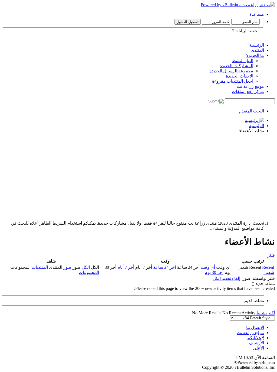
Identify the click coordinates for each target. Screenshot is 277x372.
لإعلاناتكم (255, 337)
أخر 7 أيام (125, 267)
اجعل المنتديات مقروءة (232, 81)
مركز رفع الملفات (248, 91)
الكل (86, 267)
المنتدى (257, 50)
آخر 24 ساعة (164, 267)
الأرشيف (256, 343)
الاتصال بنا (255, 327)
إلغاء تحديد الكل (226, 278)
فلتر (271, 255)
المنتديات (40, 267)
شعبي (268, 272)
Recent (268, 267)
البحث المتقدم (251, 111)
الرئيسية (256, 45)
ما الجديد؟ (255, 55)
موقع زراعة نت (250, 86)
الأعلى (258, 348)
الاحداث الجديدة (239, 76)
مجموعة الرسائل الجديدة (231, 71)
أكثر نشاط (265, 312)
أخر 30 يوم (214, 272)
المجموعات (89, 272)
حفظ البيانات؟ (245, 30)
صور (67, 267)
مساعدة (256, 14)
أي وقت (208, 267)
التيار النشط (242, 60)
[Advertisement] (138, 178)
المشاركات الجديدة (236, 65)
